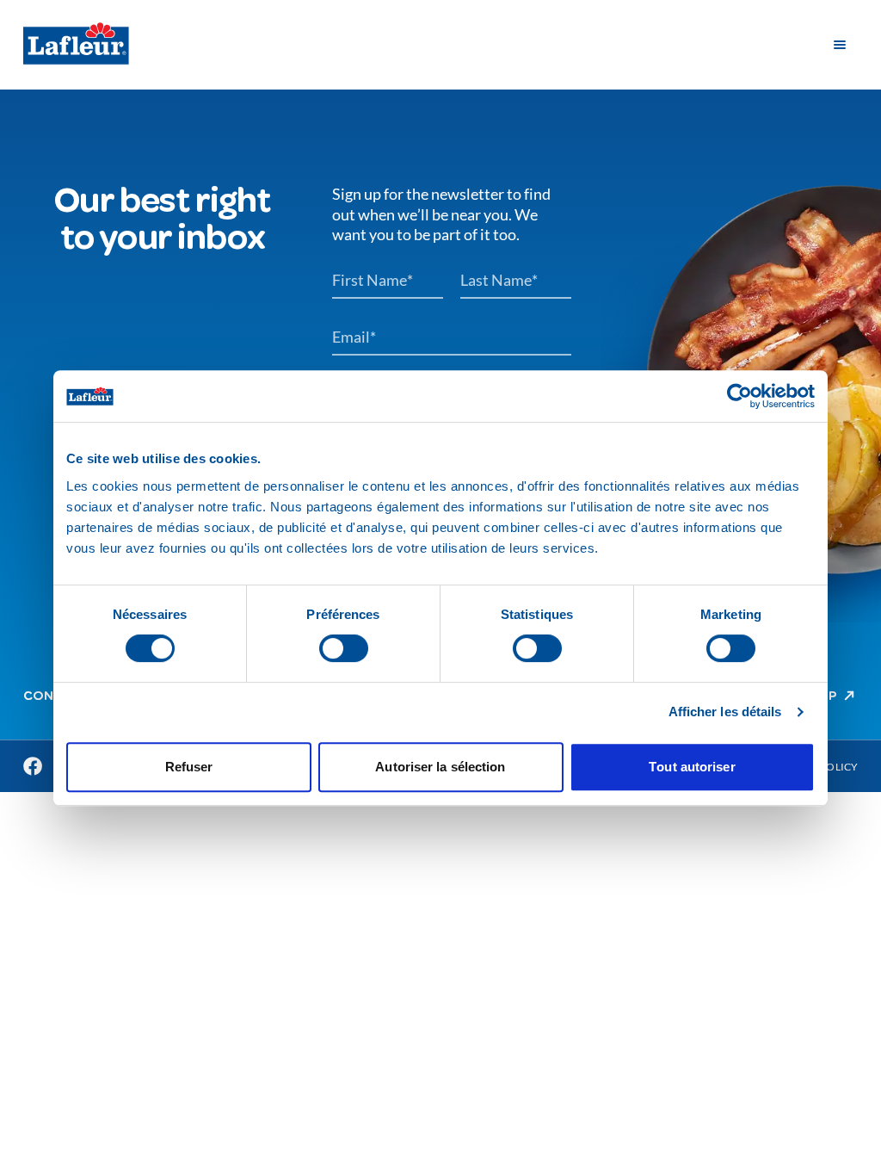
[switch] (343, 648)
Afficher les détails (725, 711)
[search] (795, 45)
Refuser (189, 766)
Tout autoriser (692, 766)
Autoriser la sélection (440, 766)
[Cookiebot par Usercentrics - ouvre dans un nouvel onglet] (739, 396)
